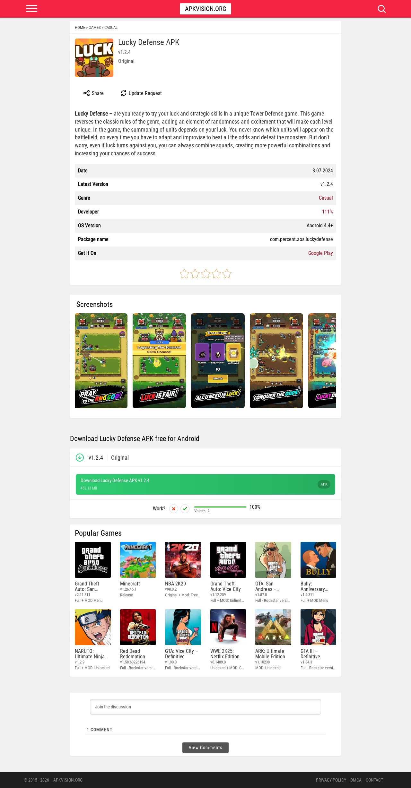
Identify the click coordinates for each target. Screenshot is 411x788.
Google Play (320, 253)
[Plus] (184, 508)
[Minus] (173, 508)
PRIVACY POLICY (331, 780)
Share (97, 93)
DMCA (356, 780)
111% (327, 212)
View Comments (205, 747)
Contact (374, 780)
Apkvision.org (205, 9)
